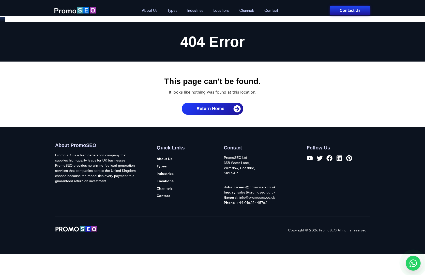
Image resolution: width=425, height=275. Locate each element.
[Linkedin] (339, 158)
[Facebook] (329, 158)
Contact (271, 10)
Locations (221, 10)
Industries (195, 10)
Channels (247, 10)
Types (172, 10)
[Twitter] (320, 158)
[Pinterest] (349, 158)
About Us (149, 10)
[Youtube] (310, 158)
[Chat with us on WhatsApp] (413, 263)
